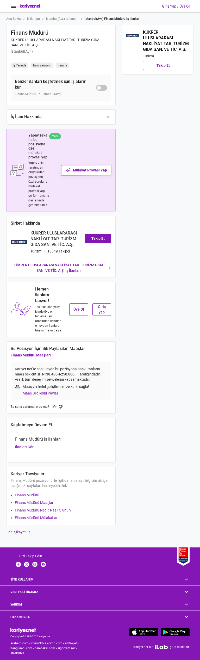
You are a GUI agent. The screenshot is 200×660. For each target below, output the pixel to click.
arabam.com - (20, 643)
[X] (26, 564)
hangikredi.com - (22, 648)
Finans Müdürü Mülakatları (36, 518)
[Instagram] (35, 564)
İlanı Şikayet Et (18, 532)
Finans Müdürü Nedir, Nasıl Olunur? (43, 510)
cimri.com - (56, 643)
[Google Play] (175, 632)
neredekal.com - (46, 648)
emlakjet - (72, 643)
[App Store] (143, 632)
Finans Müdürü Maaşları (31, 355)
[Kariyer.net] (23, 630)
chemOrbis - (39, 643)
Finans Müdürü (27, 495)
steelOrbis (17, 653)
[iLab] (161, 646)
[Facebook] (18, 564)
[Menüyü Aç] (13, 6)
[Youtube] (43, 564)
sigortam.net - (68, 648)
